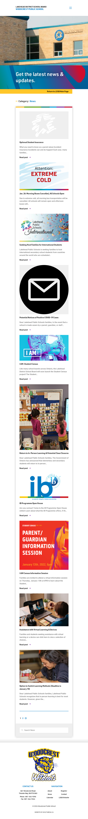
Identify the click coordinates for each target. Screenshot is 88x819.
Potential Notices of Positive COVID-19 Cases (38, 317)
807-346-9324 (29, 799)
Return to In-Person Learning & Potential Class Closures (44, 453)
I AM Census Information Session (33, 573)
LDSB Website (64, 797)
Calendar (50, 797)
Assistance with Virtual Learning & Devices (38, 629)
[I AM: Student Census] (44, 348)
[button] (70, 8)
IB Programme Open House (31, 503)
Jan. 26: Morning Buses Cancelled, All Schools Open (41, 193)
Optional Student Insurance (31, 142)
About (50, 791)
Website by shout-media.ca (44, 812)
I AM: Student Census (28, 364)
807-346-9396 (30, 797)
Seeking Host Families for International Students (40, 244)
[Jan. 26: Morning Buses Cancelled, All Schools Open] (44, 176)
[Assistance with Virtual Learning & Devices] (44, 609)
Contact (64, 794)
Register (64, 791)
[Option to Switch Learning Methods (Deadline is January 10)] (44, 666)
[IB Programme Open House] (44, 486)
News (50, 794)
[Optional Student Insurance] (44, 125)
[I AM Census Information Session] (44, 545)
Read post (23, 157)
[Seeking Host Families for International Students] (44, 227)
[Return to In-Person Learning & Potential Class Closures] (44, 417)
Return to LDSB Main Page (58, 91)
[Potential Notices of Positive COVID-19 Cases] (44, 289)
